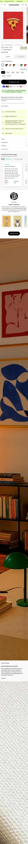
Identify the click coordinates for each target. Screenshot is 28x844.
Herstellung (3, 145)
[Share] (25, 48)
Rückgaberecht (4, 142)
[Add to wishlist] (21, 48)
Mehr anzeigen (4, 106)
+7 (24, 86)
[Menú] (1, 5)
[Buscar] (4, 4)
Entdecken (3, 678)
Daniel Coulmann (7, 49)
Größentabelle (23, 69)
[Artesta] (14, 5)
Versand (3, 139)
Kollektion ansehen (14, 233)
